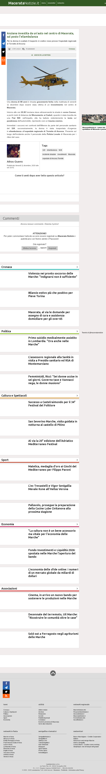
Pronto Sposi (43, 750)
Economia (6, 720)
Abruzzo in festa (8, 738)
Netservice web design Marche (83, 740)
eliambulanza (52, 150)
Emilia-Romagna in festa (11, 740)
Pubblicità (64, 770)
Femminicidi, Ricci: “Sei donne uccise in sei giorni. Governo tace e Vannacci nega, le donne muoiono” (53, 380)
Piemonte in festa (9, 748)
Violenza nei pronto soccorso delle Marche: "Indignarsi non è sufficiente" (52, 275)
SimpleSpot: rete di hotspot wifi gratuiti (86, 746)
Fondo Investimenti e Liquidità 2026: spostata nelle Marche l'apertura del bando (51, 553)
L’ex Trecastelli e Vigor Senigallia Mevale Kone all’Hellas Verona (49, 487)
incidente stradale (49, 154)
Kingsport (42, 746)
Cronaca (72, 49)
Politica (5, 714)
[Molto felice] (66, 184)
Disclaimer (57, 770)
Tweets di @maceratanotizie (92, 333)
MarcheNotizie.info (79, 710)
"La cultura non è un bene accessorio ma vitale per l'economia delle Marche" (52, 534)
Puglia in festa (8, 750)
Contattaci (42, 720)
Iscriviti (41, 716)
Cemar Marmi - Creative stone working (86, 744)
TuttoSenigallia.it (44, 742)
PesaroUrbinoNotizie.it (80, 712)
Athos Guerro (15, 161)
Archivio (41, 712)
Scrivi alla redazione (45, 724)
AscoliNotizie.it (78, 720)
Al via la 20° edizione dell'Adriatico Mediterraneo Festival (50, 442)
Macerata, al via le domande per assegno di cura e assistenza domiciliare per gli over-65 (49, 315)
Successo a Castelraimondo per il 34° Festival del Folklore (51, 403)
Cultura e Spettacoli (9, 712)
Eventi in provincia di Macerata (49, 722)
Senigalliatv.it (43, 738)
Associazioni (7, 716)
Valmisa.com (43, 740)
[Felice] (51, 184)
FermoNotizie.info (79, 718)
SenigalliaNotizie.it (44, 736)
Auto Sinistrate (43, 744)
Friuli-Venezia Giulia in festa (12, 742)
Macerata (71, 154)
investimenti (62, 154)
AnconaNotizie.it (78, 714)
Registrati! (52, 248)
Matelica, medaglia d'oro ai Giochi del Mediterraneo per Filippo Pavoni (52, 468)
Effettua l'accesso (29, 248)
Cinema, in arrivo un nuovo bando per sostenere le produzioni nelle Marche (52, 596)
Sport (5, 718)
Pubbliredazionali (44, 718)
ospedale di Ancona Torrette (53, 158)
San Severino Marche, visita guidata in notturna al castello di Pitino (52, 423)
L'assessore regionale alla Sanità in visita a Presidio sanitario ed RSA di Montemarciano (51, 360)
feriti (60, 150)
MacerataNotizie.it (79, 716)
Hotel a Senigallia (79, 742)
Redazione (42, 714)
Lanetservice (36, 770)
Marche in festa (8, 736)
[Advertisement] (94, 70)
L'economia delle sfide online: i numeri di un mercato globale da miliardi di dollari (53, 573)
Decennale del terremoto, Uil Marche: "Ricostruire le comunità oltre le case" (53, 616)
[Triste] (21, 184)
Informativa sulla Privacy (76, 770)
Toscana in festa (8, 752)
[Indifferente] (36, 184)
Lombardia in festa (9, 746)
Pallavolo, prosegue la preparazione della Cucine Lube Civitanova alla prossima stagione (51, 508)
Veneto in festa (8, 756)
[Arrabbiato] (7, 184)
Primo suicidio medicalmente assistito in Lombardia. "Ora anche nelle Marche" (52, 341)
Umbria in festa (8, 754)
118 (44, 150)
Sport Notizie (43, 748)
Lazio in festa (7, 744)
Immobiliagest (43, 752)
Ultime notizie (43, 710)
